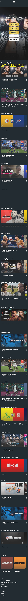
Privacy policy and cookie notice (9, 582)
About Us (3, 593)
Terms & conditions (5, 580)
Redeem (3, 591)
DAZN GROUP (4, 587)
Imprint (2, 584)
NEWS (2, 589)
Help (2, 578)
